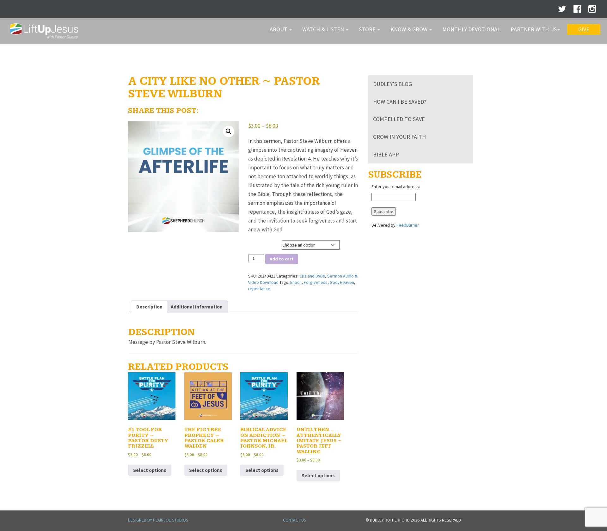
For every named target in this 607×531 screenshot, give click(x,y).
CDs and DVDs (312, 276)
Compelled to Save (399, 119)
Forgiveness (316, 282)
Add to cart (282, 259)
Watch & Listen (323, 29)
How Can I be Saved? (399, 101)
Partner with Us (534, 29)
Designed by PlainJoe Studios (158, 520)
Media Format (261, 243)
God (334, 282)
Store (368, 29)
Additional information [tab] (197, 307)
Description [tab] (149, 307)
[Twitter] (562, 10)
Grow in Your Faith (399, 136)
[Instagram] (592, 10)
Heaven (347, 282)
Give (583, 29)
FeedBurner (407, 225)
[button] (228, 131)
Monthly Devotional (471, 29)
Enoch (296, 282)
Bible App (386, 154)
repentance (259, 288)
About (279, 29)
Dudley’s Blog (392, 84)
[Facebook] (577, 10)
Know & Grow (409, 29)
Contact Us (294, 520)
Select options (149, 470)
